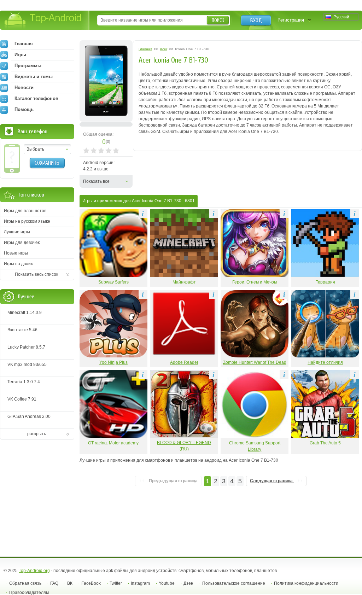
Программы (27, 65)
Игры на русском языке (27, 221)
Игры (20, 54)
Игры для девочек (22, 242)
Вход (256, 20)
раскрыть (36, 433)
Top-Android (43, 20)
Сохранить (47, 163)
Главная (23, 43)
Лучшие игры (17, 231)
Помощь (24, 109)
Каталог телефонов (36, 98)
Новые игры (16, 253)
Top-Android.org (34, 570)
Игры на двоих (18, 263)
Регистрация (291, 20)
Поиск (218, 20)
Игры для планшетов (25, 210)
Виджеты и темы (33, 76)
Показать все (96, 181)
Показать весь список (36, 274)
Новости (24, 87)
